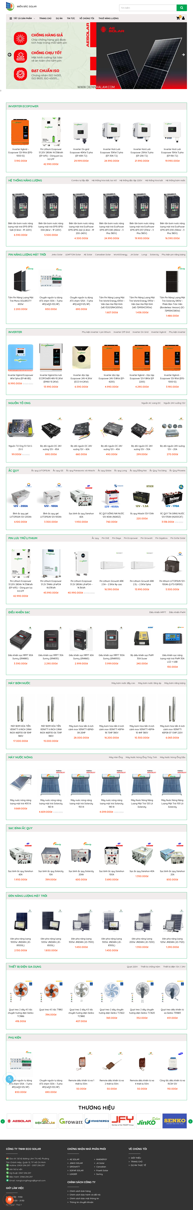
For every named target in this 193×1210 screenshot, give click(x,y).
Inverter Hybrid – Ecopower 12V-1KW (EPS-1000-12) (20, 152)
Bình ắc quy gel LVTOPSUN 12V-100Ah (51, 515)
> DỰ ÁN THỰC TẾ (137, 1165)
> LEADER (72, 1174)
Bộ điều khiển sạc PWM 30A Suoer (142, 657)
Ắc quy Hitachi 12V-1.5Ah (142, 513)
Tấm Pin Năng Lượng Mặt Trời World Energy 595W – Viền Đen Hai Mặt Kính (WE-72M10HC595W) (142, 302)
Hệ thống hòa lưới (154, 180)
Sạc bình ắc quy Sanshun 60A (81, 515)
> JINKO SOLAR (75, 1163)
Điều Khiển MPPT (157, 612)
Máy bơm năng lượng (174, 683)
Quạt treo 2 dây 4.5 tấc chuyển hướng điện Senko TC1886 (20, 1013)
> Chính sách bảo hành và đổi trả (83, 1194)
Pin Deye (116, 538)
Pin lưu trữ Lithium (22, 538)
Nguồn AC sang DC (151, 403)
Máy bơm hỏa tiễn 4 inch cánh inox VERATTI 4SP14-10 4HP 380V (142, 729)
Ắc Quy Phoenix (177, 470)
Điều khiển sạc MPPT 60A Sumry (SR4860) (81, 657)
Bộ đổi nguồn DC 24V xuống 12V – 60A (81, 448)
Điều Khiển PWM (177, 612)
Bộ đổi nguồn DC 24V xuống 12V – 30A (142, 448)
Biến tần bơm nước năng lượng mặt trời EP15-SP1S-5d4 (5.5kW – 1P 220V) (20, 226)
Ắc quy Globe (104, 470)
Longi (144, 254)
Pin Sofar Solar (178, 538)
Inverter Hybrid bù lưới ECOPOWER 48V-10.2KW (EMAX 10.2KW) (51, 378)
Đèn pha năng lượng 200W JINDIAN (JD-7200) (142, 940)
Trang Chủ (45, 18)
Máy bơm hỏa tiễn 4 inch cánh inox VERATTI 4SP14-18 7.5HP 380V (111, 729)
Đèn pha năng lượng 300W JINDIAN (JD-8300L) (111, 942)
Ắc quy (13, 470)
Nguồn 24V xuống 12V (174, 403)
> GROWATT (73, 1166)
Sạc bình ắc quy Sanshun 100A (111, 873)
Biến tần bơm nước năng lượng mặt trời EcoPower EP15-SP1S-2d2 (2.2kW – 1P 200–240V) (81, 228)
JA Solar (134, 254)
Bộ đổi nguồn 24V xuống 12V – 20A (172, 448)
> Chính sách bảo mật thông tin (83, 1198)
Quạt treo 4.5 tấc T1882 (51, 1009)
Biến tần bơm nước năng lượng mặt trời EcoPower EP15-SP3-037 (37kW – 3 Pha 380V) (142, 228)
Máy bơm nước (19, 683)
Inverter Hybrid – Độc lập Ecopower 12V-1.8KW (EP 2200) (142, 378)
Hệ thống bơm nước (175, 180)
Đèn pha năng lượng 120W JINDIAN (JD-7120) (172, 940)
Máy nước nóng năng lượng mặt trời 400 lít (20, 802)
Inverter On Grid (140, 332)
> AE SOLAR (73, 1159)
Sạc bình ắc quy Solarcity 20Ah (81, 873)
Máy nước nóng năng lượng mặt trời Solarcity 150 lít (81, 803)
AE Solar (88, 254)
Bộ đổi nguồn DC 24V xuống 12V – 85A (51, 448)
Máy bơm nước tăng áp (149, 683)
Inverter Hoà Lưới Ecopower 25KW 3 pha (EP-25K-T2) (142, 152)
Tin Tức (71, 18)
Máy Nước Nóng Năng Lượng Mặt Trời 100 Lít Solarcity (172, 803)
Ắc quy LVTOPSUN (40, 470)
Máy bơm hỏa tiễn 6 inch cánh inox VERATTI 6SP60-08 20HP (81, 729)
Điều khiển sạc (19, 612)
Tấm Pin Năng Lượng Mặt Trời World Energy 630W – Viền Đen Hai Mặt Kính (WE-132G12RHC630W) (112, 302)
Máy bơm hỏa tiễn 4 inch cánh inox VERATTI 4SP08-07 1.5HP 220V (172, 729)
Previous (10, 55)
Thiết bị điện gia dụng (24, 966)
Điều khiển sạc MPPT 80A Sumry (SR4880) (20, 657)
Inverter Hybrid (158, 332)
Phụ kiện (14, 1037)
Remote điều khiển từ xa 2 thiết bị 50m (112, 1082)
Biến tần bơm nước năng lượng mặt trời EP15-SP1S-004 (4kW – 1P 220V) (50, 226)
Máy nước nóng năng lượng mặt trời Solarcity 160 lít (51, 803)
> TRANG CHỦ (135, 1161)
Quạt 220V (132, 966)
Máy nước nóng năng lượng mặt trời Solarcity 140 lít (111, 803)
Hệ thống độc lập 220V (131, 180)
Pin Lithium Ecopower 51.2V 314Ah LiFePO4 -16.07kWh (51, 584)
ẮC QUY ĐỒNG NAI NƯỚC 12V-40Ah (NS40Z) (111, 515)
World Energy (120, 254)
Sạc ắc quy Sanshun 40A (142, 871)
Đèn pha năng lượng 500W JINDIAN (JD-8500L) (51, 942)
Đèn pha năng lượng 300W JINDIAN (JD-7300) (81, 940)
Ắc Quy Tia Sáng (158, 470)
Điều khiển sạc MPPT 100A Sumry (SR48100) (112, 657)
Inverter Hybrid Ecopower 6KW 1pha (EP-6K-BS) (20, 377)
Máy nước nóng (20, 757)
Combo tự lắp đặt (80, 180)
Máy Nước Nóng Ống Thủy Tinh (141, 757)
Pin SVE (105, 538)
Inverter (15, 332)
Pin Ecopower (131, 538)
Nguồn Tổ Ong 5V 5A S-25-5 (20, 448)
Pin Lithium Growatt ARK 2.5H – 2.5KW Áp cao (112, 583)
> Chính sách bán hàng (79, 1191)
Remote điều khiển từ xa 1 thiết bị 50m (81, 1082)
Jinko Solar (56, 254)
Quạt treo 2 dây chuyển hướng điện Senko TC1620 (142, 1011)
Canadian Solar (103, 254)
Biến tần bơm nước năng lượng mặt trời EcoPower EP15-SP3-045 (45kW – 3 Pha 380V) (111, 228)
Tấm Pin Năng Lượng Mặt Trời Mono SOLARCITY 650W (20, 301)
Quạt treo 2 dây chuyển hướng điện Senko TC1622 (111, 1011)
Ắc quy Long (120, 470)
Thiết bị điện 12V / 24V (174, 966)
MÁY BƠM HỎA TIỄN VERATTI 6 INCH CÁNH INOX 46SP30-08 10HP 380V (20, 731)
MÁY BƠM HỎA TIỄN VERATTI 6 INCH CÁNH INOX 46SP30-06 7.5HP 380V (51, 731)
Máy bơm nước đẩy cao (123, 683)
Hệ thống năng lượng (25, 180)
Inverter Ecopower (23, 106)
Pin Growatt (146, 538)
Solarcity (154, 254)
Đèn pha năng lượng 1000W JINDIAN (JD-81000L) (20, 942)
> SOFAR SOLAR (75, 1170)
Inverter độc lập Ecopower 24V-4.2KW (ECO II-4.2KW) (81, 378)
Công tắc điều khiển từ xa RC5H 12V (172, 1082)
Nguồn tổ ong (19, 403)
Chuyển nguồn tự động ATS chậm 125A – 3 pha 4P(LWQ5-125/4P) (50, 301)
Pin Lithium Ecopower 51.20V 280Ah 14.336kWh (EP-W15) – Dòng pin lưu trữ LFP (51, 154)
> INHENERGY (100, 1159)
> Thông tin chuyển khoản (80, 1202)
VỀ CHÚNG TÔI (86, 18)
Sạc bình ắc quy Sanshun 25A (172, 873)
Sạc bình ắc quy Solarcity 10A (50, 873)
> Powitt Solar (101, 1170)
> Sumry (98, 1174)
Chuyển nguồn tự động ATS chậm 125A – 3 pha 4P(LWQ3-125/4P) (81, 301)
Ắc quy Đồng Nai (138, 470)
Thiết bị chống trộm (150, 966)
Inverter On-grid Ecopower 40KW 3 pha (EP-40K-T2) (81, 152)
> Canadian (100, 1166)
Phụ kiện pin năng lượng (173, 254)
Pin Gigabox (161, 538)
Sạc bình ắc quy (20, 828)
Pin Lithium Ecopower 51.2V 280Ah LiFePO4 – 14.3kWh (81, 584)
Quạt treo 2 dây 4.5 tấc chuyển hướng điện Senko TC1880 (81, 1013)
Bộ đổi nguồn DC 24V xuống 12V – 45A (111, 448)
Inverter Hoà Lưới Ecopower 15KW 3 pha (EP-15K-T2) (172, 152)
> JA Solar (99, 1163)
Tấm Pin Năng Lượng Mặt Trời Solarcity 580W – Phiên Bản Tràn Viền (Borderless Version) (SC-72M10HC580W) (172, 304)
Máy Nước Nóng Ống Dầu (172, 757)
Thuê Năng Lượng (109, 18)
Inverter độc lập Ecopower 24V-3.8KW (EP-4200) (112, 378)
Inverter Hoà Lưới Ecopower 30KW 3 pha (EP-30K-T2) (111, 152)
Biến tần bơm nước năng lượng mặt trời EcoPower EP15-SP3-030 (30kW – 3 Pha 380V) (172, 228)
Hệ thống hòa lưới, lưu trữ (104, 180)
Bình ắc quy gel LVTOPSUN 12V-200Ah (21, 515)
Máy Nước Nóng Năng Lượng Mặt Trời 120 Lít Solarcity (142, 803)
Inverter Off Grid (122, 332)
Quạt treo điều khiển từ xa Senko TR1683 (172, 1011)
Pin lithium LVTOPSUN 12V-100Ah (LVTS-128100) (172, 583)
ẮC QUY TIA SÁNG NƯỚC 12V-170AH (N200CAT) (172, 515)
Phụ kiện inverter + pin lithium (96, 332)
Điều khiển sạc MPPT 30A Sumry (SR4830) (50, 657)
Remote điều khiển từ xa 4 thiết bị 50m (142, 1082)
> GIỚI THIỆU (135, 1158)
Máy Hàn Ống (116, 757)
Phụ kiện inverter (177, 332)
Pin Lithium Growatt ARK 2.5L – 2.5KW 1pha (142, 583)
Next (183, 55)
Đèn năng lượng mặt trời (27, 896)
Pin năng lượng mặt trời (27, 254)
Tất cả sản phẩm (23, 18)
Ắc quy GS (58, 470)
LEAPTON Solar (73, 254)
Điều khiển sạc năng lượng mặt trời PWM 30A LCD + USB (172, 658)
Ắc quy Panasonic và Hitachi (80, 470)
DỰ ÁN (59, 18)
